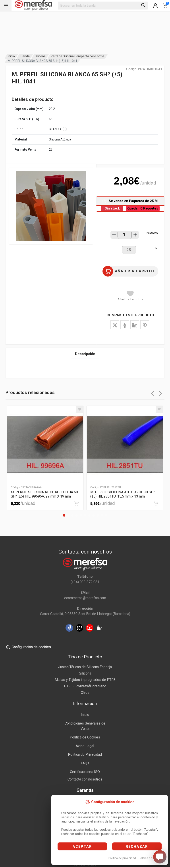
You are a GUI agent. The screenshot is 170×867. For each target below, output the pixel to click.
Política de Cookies (85, 737)
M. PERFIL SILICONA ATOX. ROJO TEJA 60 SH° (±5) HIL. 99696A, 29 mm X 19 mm (44, 494)
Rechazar (137, 846)
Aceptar (82, 846)
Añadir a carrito (134, 271)
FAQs (85, 763)
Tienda (25, 56)
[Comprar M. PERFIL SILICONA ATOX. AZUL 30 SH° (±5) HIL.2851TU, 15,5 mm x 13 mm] (156, 504)
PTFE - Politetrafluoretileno (85, 686)
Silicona (40, 56)
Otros (85, 692)
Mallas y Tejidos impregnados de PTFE (85, 680)
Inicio (11, 56)
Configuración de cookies (31, 647)
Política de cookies (151, 858)
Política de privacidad (122, 858)
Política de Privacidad (85, 754)
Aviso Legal (85, 746)
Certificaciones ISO (85, 772)
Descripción (85, 354)
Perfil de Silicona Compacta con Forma (77, 56)
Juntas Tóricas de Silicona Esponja (85, 667)
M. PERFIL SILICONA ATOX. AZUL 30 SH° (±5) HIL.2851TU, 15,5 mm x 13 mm (122, 494)
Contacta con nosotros (85, 779)
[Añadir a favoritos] (79, 409)
